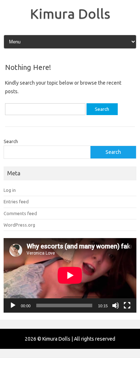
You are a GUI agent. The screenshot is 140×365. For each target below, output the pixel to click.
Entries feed (16, 201)
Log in (10, 190)
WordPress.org (19, 224)
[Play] (13, 305)
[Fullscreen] (127, 305)
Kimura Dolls (70, 13)
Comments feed (20, 213)
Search (11, 141)
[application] (70, 275)
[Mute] (115, 305)
